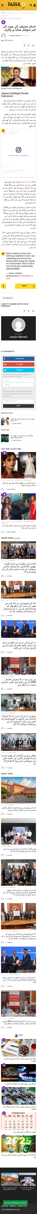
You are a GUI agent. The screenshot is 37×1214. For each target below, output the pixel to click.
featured (11, 560)
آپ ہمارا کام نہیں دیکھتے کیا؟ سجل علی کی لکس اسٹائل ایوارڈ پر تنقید (19, 484)
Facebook (20, 358)
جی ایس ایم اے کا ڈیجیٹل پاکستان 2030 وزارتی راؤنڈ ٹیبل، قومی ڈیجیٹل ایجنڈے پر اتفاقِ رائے (18, 682)
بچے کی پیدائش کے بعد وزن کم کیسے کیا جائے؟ (22, 420)
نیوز (6, 560)
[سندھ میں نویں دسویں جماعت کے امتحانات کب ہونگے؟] (18, 1096)
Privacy (13, 1206)
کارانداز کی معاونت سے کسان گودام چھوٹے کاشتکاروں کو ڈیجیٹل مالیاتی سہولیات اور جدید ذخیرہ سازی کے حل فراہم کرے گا (19, 568)
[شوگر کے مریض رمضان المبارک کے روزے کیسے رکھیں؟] (18, 1048)
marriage (4, 523)
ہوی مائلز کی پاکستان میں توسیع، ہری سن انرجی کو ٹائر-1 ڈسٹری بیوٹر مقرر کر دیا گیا (19, 850)
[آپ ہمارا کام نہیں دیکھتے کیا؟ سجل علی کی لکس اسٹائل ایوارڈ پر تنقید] (18, 465)
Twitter (19, 370)
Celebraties (8, 298)
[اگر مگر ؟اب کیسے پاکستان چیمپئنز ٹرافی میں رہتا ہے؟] (18, 1144)
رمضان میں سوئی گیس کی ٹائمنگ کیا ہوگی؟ (21, 1083)
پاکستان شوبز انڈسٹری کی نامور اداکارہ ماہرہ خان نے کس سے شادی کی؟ (19, 527)
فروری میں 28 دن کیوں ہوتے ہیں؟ (24, 1132)
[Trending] (3, 22)
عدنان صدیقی (26, 182)
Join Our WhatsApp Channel (15, 1203)
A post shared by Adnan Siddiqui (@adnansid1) (18, 177)
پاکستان (4, 18)
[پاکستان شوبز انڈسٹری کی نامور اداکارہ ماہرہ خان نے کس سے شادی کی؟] (18, 506)
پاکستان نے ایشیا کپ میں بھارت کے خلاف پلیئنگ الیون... (21, 436)
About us (4, 1206)
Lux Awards (28, 480)
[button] (2, 5)
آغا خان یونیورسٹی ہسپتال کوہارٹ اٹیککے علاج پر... (9, 1188)
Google (20, 364)
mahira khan (28, 521)
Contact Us (21, 1206)
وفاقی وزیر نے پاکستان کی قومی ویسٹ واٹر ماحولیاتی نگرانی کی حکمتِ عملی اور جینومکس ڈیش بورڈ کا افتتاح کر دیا (18, 760)
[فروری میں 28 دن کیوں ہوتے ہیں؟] (18, 1121)
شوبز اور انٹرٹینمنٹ (14, 18)
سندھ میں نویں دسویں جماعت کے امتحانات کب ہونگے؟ (19, 1108)
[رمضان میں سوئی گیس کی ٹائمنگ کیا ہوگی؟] (18, 1073)
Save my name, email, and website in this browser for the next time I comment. (17, 394)
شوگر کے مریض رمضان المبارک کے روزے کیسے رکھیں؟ (20, 1060)
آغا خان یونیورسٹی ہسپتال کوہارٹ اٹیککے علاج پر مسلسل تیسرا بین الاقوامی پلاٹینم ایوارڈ (19, 809)
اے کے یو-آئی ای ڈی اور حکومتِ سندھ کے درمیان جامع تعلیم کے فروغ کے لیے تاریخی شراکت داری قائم (19, 645)
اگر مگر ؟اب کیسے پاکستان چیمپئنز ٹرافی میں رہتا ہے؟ (18, 1156)
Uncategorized (6, 846)
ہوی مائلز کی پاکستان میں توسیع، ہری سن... (27, 1188)
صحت (7, 600)
